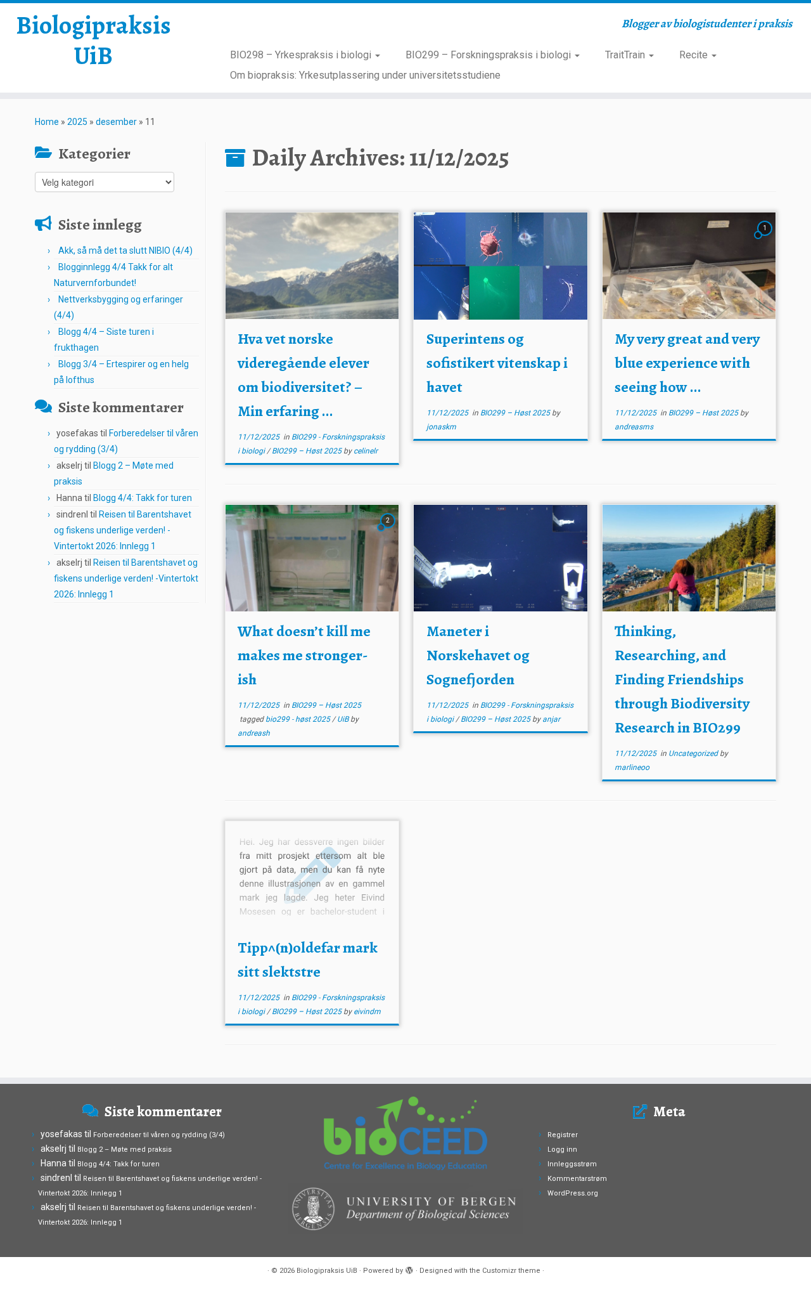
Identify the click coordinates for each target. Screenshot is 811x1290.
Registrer (562, 1135)
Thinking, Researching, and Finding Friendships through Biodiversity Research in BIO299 (682, 679)
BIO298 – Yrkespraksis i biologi (302, 55)
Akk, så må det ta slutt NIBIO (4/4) (125, 250)
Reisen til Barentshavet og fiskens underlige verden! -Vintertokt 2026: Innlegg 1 (122, 530)
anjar (551, 719)
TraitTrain (626, 55)
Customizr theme (511, 1271)
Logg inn (562, 1149)
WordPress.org (572, 1193)
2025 (77, 122)
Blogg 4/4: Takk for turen (142, 498)
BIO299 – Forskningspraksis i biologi (489, 55)
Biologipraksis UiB (93, 40)
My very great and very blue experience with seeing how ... (687, 363)
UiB (343, 719)
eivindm (367, 1011)
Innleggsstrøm (572, 1164)
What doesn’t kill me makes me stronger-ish (304, 655)
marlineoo (632, 767)
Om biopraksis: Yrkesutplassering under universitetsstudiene (365, 75)
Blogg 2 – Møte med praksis (124, 1149)
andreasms (634, 426)
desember (116, 122)
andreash (254, 733)
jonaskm (441, 426)
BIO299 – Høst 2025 (307, 450)
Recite (694, 55)
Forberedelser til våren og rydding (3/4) (159, 1135)
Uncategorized (694, 753)
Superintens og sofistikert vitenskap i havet (497, 363)
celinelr (366, 450)
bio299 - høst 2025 (298, 719)
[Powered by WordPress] (409, 1268)
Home (47, 122)
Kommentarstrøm (577, 1179)
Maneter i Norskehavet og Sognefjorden (478, 655)
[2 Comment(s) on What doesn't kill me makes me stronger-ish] (389, 532)
